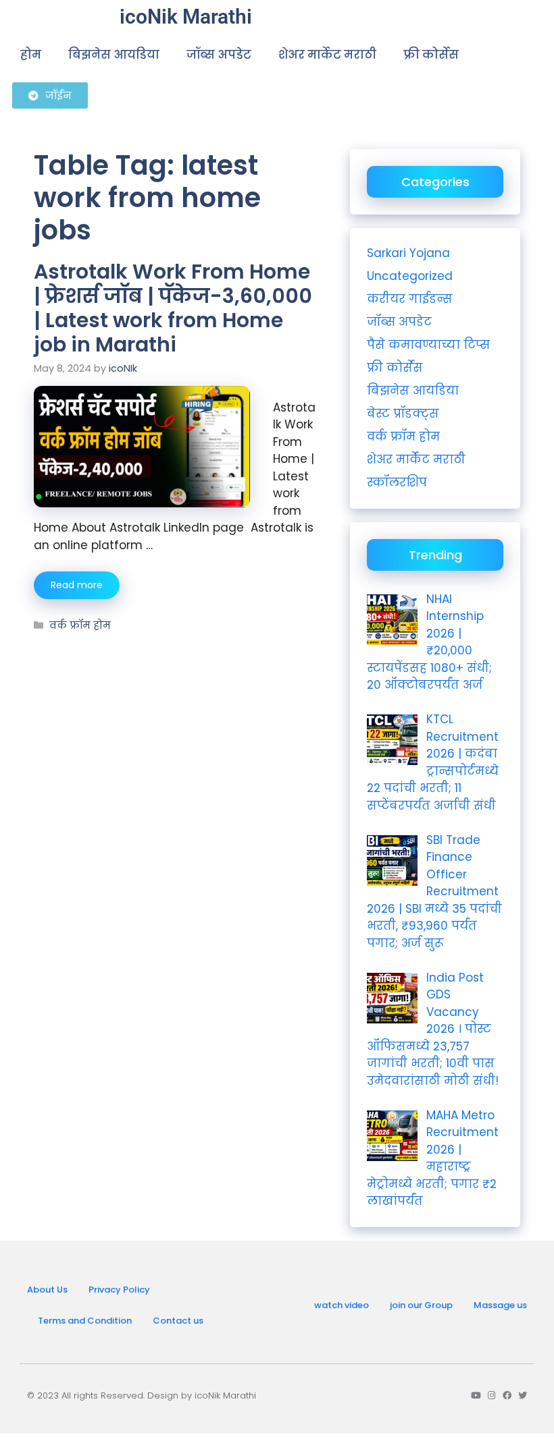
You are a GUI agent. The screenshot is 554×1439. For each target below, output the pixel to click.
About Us (47, 1289)
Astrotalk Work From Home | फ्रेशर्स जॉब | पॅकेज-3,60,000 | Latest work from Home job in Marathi (173, 308)
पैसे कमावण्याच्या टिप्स (428, 345)
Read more (77, 585)
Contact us (178, 1320)
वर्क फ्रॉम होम (80, 625)
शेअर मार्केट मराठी (327, 55)
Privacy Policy (119, 1289)
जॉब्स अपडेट (218, 55)
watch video (341, 1305)
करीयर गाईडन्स (410, 299)
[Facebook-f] (507, 1395)
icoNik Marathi (186, 16)
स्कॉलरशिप (397, 482)
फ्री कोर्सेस (431, 55)
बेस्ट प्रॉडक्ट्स (403, 413)
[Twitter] (522, 1395)
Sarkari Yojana (408, 253)
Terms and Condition (85, 1320)
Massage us (500, 1305)
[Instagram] (491, 1395)
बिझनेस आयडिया (113, 55)
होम (30, 55)
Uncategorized (410, 276)
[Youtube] (476, 1395)
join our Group (421, 1305)
